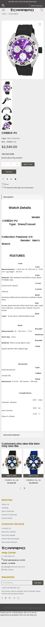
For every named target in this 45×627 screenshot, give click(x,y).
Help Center (9, 569)
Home (4, 14)
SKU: (3, 142)
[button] (24, 488)
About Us (5, 504)
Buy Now (9, 172)
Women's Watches (9, 515)
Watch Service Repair (10, 539)
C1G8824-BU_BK (12, 480)
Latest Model (7, 518)
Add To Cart (28, 164)
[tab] (22, 197)
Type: (4, 138)
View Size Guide (8, 154)
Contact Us (6, 528)
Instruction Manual (9, 542)
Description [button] (8, 197)
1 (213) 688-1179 (8, 556)
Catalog (5, 508)
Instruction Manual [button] (11, 435)
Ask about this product (12, 158)
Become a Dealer (9, 532)
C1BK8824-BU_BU (33, 480)
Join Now (38, 583)
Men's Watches (13, 138)
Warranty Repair (8, 535)
